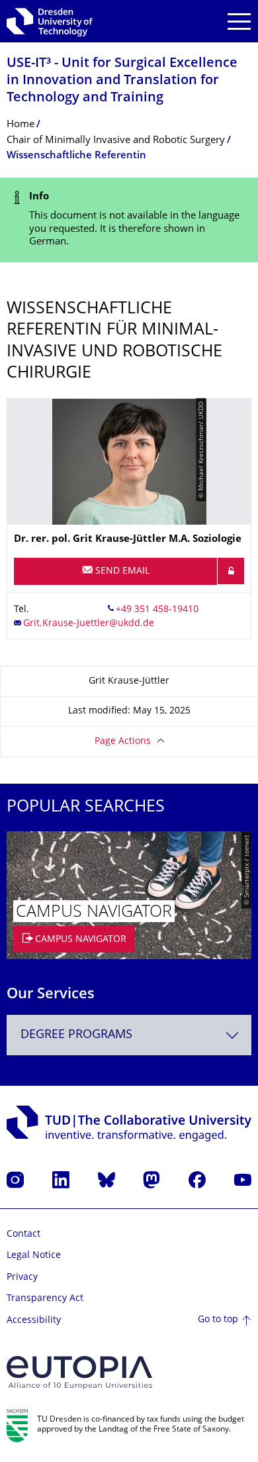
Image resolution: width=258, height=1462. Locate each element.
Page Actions (123, 741)
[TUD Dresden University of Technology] (50, 21)
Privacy (22, 1277)
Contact (23, 1234)
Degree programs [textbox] (76, 1035)
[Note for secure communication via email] (231, 571)
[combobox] (129, 1035)
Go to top (218, 1320)
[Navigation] (239, 21)
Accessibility (34, 1320)
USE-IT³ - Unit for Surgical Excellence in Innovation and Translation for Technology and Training (122, 81)
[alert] (129, 220)
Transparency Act (45, 1298)
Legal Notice (34, 1255)
